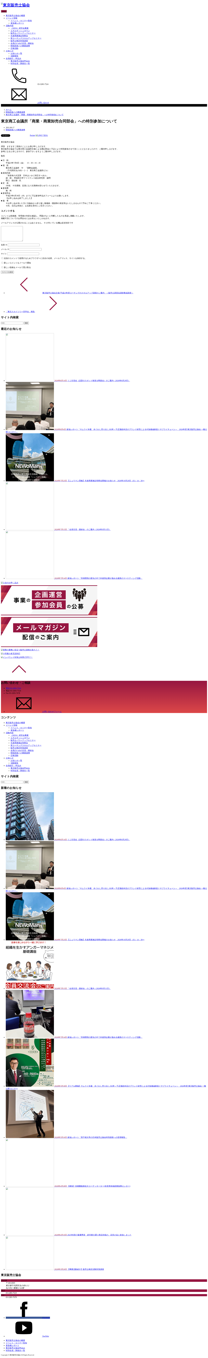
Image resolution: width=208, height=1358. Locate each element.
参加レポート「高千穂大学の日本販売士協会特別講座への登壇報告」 (90, 1137)
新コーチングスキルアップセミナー (26, 38)
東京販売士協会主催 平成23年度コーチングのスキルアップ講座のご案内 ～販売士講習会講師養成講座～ (87, 293)
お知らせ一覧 (16, 53)
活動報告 (14, 56)
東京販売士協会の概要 (15, 16)
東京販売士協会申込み (20, 61)
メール (5, 249)
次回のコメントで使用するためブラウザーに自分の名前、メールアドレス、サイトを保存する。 (45, 258)
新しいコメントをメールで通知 (17, 263)
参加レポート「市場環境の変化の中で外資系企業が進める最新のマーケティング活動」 (98, 578)
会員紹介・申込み (13, 58)
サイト (4, 254)
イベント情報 (11, 18)
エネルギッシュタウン (20, 31)
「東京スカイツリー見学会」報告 (20, 312)
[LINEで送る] (42, 135)
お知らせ (9, 51)
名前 (4, 245)
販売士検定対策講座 (19, 41)
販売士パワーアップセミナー (23, 33)
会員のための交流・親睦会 (22, 43)
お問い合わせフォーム (52, 712)
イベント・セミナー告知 (21, 21)
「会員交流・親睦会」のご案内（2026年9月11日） (82, 529)
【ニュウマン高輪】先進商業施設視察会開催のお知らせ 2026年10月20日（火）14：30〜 (99, 481)
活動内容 (9, 26)
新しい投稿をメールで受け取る (17, 267)
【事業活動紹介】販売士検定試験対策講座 (79, 1269)
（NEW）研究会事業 (20, 28)
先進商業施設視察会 (19, 36)
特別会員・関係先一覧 (20, 63)
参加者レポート (17, 23)
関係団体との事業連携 (20, 46)
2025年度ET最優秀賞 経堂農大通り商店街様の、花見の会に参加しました (92, 1235)
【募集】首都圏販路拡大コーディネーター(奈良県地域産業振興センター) (92, 1186)
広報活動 (14, 48)
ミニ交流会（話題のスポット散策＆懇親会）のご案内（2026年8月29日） (92, 381)
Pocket (32, 135)
